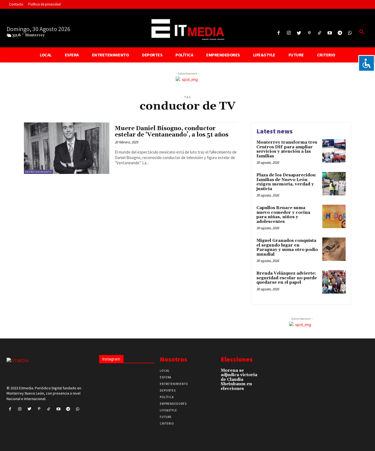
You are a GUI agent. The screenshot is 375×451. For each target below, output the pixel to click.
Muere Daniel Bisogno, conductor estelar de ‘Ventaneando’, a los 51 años (171, 131)
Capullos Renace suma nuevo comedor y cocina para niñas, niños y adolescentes (283, 214)
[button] (361, 32)
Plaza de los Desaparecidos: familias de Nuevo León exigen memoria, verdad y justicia (286, 182)
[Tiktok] (319, 33)
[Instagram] (289, 33)
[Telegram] (340, 33)
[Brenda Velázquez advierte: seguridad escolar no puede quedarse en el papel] (334, 282)
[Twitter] (299, 33)
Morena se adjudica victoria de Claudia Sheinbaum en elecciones (239, 379)
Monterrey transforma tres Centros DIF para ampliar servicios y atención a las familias (286, 149)
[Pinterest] (309, 33)
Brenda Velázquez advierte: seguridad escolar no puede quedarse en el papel (286, 278)
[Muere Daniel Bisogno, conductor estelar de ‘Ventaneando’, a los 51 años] (66, 148)
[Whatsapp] (350, 33)
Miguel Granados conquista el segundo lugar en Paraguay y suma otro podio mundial (287, 247)
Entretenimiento (38, 172)
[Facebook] (278, 33)
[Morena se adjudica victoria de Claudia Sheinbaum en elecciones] (270, 372)
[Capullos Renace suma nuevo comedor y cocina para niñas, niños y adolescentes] (334, 216)
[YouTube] (329, 33)
